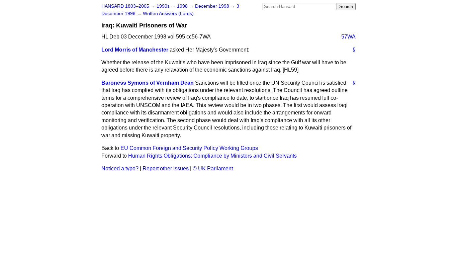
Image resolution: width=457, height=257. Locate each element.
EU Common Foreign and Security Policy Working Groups (189, 148)
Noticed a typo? (120, 168)
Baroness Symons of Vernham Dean (147, 83)
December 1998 (213, 6)
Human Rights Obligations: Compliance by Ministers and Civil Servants (212, 156)
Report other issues (166, 168)
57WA (348, 36)
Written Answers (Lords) (168, 13)
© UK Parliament (213, 168)
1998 (183, 6)
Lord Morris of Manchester (134, 50)
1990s (164, 6)
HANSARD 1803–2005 (125, 6)
